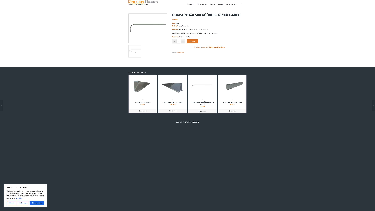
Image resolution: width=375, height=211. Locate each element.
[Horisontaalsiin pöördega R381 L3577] (373, 105)
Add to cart (192, 41)
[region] (25, 195)
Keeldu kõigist (23, 203)
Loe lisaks (19, 198)
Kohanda (11, 203)
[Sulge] (45, 185)
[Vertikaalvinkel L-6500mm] (1, 105)
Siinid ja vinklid (180, 52)
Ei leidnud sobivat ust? (209, 47)
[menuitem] (190, 4)
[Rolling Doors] (143, 4)
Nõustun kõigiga (37, 203)
